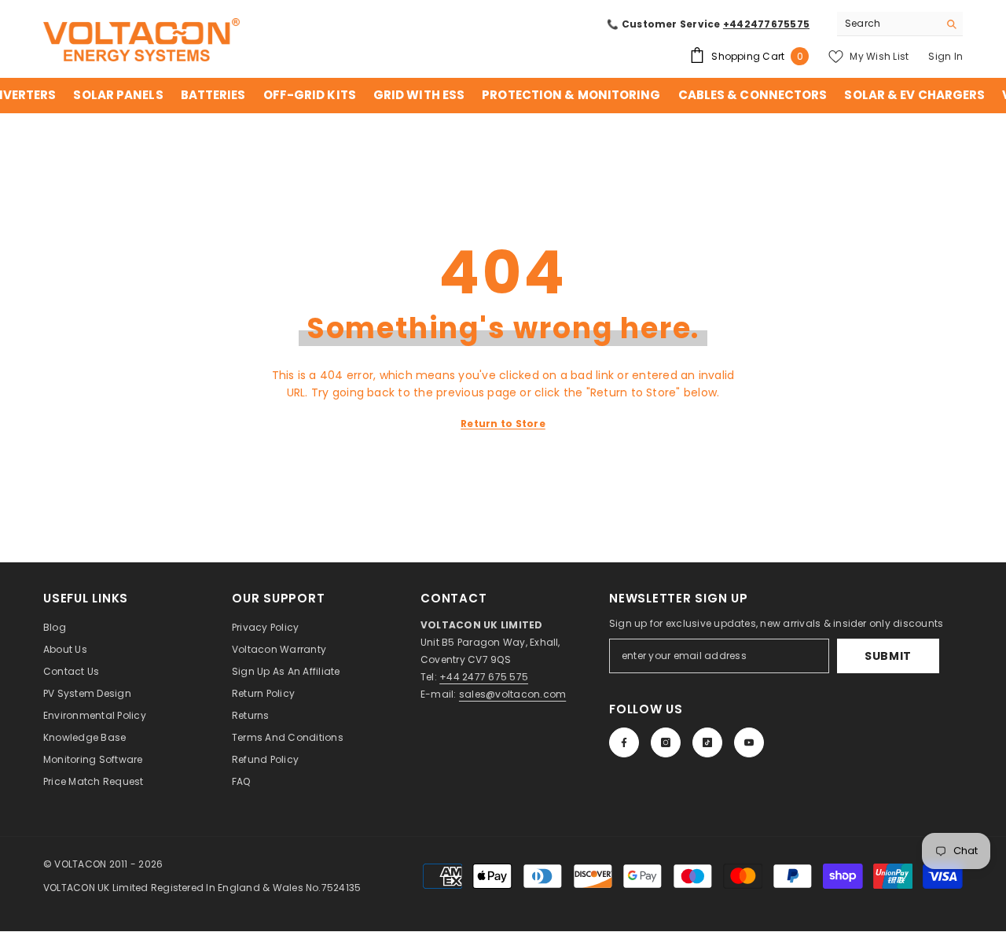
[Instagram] (666, 742)
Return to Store (503, 423)
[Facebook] (624, 742)
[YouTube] (749, 742)
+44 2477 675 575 (483, 676)
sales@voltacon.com (512, 694)
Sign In (945, 56)
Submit (888, 656)
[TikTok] (707, 742)
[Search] (900, 24)
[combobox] (887, 23)
